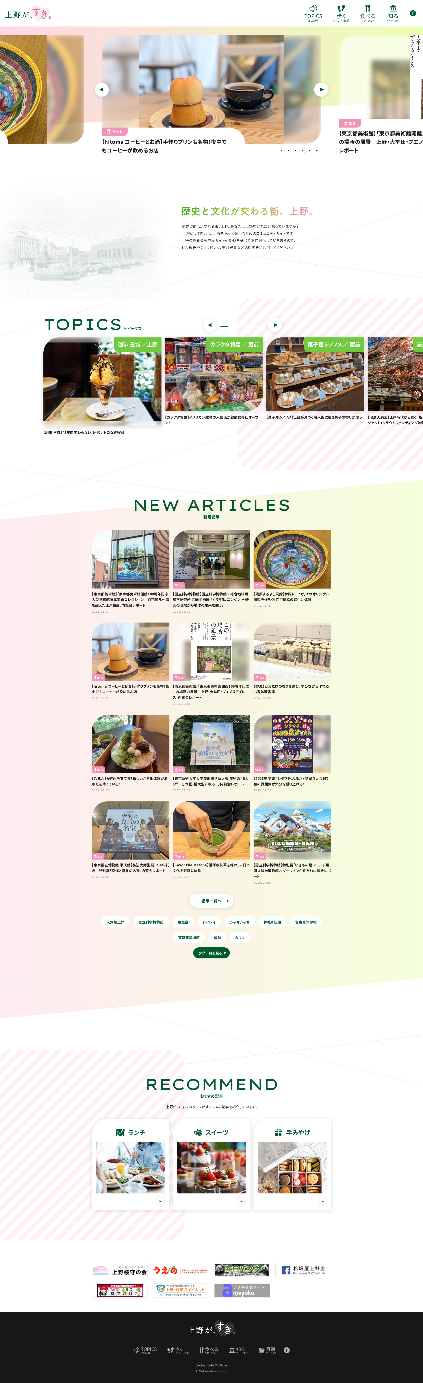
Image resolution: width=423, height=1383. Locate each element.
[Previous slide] (102, 90)
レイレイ (209, 922)
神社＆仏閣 (272, 922)
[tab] (281, 150)
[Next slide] (275, 325)
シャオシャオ (240, 922)
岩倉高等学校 (306, 922)
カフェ (240, 937)
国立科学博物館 (150, 922)
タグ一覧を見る (210, 953)
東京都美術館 (189, 937)
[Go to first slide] (321, 90)
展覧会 (183, 922)
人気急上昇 (115, 922)
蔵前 (217, 937)
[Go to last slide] (210, 325)
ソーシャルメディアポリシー (211, 1365)
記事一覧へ (211, 900)
